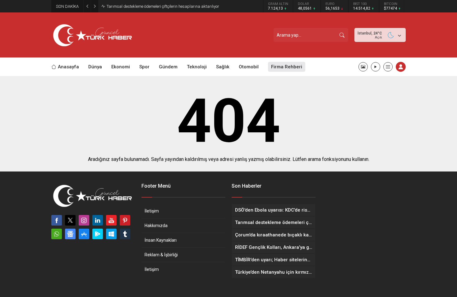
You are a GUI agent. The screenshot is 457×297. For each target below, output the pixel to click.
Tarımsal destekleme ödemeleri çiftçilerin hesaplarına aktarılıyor (163, 6)
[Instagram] (84, 220)
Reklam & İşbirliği (161, 254)
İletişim (152, 210)
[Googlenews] (70, 234)
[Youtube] (111, 220)
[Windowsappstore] (111, 234)
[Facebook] (56, 220)
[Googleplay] (97, 234)
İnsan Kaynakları (161, 240)
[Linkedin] (97, 220)
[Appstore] (84, 234)
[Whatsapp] (56, 234)
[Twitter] (70, 220)
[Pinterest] (125, 220)
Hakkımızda (156, 225)
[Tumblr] (125, 234)
